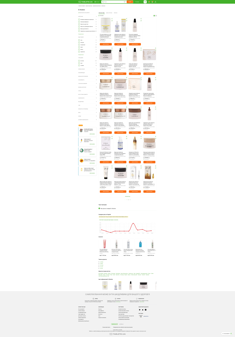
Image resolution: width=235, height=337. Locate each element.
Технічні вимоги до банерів (123, 317)
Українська (114, 324)
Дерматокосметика (96, 5)
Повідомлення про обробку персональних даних (123, 327)
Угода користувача (106, 327)
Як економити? (81, 309)
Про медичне (81, 319)
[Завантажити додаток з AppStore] (142, 310)
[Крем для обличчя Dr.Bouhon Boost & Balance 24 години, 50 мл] (105, 54)
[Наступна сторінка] (130, 199)
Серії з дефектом (81, 314)
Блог (99, 315)
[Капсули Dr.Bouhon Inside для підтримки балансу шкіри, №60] (105, 143)
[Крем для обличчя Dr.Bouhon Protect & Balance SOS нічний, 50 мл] (105, 84)
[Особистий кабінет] (155, 2)
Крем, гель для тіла (84, 24)
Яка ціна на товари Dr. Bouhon (108, 208)
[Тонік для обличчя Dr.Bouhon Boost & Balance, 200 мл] (134, 54)
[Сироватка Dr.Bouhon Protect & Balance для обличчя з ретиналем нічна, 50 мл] (134, 143)
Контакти (100, 314)
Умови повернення (82, 317)
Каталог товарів (82, 5)
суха (81, 63)
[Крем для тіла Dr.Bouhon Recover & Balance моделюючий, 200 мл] (134, 113)
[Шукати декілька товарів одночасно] (125, 2)
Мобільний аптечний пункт (83, 321)
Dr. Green (101, 265)
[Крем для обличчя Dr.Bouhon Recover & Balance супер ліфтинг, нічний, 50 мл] (120, 113)
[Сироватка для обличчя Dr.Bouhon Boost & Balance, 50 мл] (120, 54)
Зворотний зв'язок (102, 312)
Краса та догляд (89, 5)
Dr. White (101, 262)
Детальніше (118, 301)
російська (121, 324)
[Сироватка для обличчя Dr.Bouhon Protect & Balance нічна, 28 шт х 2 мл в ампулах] (134, 84)
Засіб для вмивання (84, 21)
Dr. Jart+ (101, 266)
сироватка (83, 51)
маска (82, 49)
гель (81, 40)
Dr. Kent (101, 268)
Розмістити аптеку (122, 309)
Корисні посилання (102, 317)
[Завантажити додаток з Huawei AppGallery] (145, 310)
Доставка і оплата (82, 315)
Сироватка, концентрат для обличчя (88, 31)
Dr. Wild (101, 263)
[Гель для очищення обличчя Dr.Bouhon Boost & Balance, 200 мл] (134, 25)
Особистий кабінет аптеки (123, 310)
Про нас (100, 309)
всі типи (82, 60)
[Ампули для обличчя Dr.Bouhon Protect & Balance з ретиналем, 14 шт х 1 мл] (149, 172)
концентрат (83, 44)
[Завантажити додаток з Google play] (139, 310)
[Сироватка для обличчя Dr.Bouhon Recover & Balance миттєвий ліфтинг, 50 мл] (149, 113)
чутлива (82, 65)
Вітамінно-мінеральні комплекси (87, 19)
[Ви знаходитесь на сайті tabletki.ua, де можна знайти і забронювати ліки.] (85, 2)
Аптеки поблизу (81, 310)
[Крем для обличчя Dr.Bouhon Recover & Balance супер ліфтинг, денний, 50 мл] (105, 113)
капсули (82, 42)
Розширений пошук (82, 312)
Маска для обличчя (84, 28)
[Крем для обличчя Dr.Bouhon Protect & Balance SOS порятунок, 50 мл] (120, 84)
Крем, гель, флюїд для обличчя (87, 26)
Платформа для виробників (123, 319)
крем (82, 47)
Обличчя (103, 5)
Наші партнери (121, 314)
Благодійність (101, 310)
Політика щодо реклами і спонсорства (126, 315)
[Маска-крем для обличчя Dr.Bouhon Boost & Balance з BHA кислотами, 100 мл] (105, 172)
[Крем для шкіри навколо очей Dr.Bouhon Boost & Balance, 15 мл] (120, 172)
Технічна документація (123, 312)
